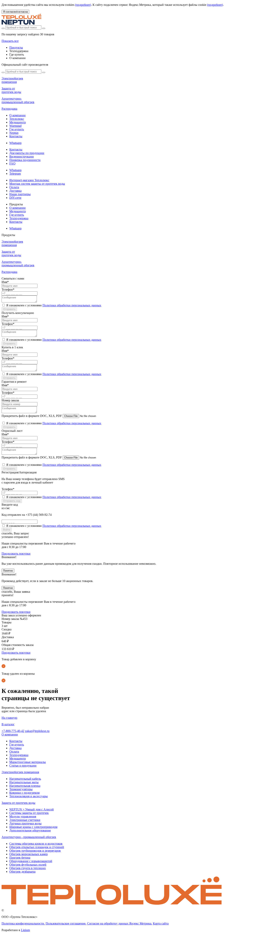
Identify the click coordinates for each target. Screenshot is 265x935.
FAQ (12, 163)
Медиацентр (17, 122)
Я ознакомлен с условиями (53, 305)
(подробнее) (83, 4)
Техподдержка (18, 218)
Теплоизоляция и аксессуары (28, 796)
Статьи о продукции (22, 765)
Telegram (15, 173)
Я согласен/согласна (15, 11)
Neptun (13, 132)
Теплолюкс (16, 118)
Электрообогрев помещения (20, 772)
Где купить (16, 129)
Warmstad (15, 125)
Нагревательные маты (24, 782)
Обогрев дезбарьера (22, 871)
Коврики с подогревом (24, 792)
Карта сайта (161, 923)
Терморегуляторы (21, 789)
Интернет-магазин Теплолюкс (29, 180)
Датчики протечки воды (25, 823)
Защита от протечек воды (18, 802)
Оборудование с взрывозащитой (30, 861)
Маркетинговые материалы (27, 762)
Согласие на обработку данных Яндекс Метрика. (119, 923)
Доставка (15, 190)
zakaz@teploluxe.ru (37, 731)
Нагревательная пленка (24, 785)
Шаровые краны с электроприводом (33, 827)
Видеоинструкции (21, 156)
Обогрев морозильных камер (28, 854)
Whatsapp (15, 143)
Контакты (15, 136)
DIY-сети (15, 197)
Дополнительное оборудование (30, 830)
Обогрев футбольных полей (27, 864)
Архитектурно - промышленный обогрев (29, 837)
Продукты (16, 47)
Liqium (25, 930)
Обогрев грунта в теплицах (27, 868)
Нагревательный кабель (25, 778)
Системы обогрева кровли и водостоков (35, 843)
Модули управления (22, 816)
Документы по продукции (26, 153)
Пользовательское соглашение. (66, 923)
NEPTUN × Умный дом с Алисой (31, 809)
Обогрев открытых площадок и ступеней (36, 847)
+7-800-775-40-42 (13, 731)
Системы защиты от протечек (29, 813)
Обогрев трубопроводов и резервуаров (35, 850)
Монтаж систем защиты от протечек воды (37, 183)
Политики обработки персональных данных (71, 305)
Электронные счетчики (24, 820)
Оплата (14, 187)
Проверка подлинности (25, 160)
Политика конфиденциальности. (23, 923)
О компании (17, 115)
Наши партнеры (20, 194)
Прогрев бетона (19, 857)
